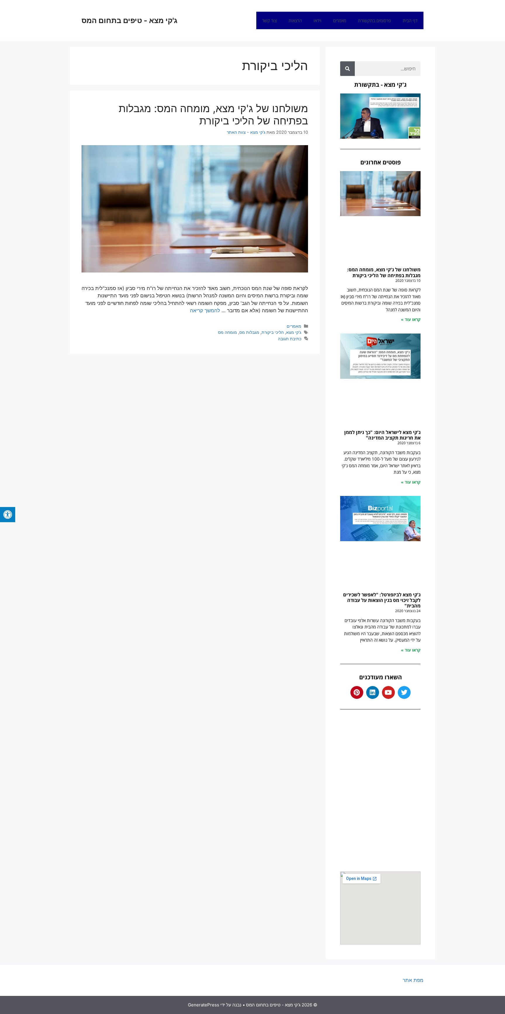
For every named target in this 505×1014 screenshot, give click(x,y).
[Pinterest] (356, 692)
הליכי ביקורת (273, 332)
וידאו (317, 20)
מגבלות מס (249, 332)
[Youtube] (388, 692)
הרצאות (295, 20)
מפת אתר (413, 980)
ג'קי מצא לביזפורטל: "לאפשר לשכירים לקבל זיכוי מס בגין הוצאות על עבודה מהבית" (382, 600)
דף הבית (410, 20)
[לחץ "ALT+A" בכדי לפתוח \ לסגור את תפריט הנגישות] (7, 514)
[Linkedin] (372, 692)
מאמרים (339, 20)
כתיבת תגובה (289, 338)
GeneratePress (203, 1005)
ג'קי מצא (293, 332)
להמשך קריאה (205, 310)
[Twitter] (404, 692)
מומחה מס (227, 332)
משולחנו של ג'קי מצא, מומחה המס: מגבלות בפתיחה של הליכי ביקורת (213, 114)
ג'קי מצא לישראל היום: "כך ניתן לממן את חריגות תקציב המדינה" (382, 435)
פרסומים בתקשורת (374, 20)
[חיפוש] (347, 68)
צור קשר (269, 20)
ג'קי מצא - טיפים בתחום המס (129, 20)
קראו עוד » (411, 319)
